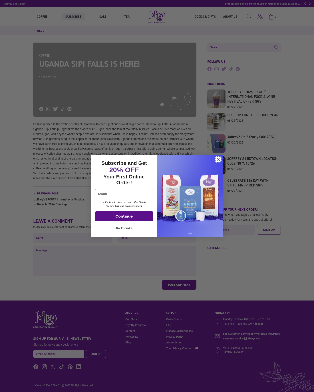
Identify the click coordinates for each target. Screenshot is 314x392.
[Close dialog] (218, 159)
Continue (124, 216)
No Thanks (124, 228)
